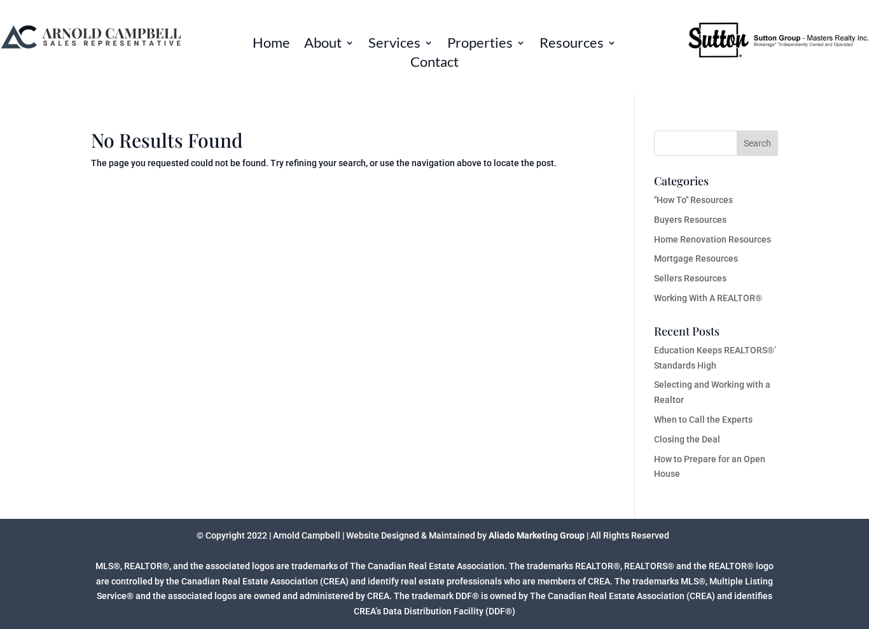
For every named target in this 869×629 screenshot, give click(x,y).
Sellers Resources (690, 278)
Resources (571, 44)
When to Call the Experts (703, 419)
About (323, 44)
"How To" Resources (693, 200)
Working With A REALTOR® (708, 298)
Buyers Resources (690, 220)
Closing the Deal (687, 439)
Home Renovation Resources (712, 239)
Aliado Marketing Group (537, 535)
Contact (434, 63)
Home (271, 44)
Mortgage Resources (696, 258)
